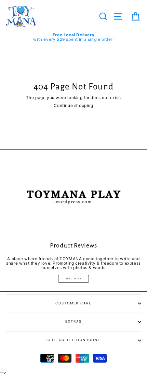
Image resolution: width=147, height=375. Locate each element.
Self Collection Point (73, 340)
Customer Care (73, 303)
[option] (73, 37)
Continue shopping (73, 105)
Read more (74, 278)
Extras (73, 321)
